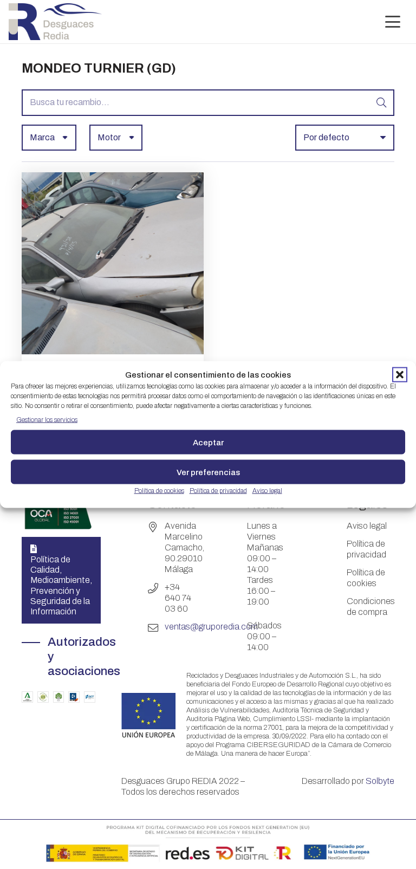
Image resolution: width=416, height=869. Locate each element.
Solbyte (380, 781)
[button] (399, 374)
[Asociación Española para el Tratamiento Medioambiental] (59, 697)
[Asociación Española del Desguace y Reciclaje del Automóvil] (74, 697)
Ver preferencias (208, 472)
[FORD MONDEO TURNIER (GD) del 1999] (113, 351)
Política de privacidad (218, 491)
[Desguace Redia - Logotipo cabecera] (55, 21)
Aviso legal (267, 491)
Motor (109, 137)
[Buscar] (381, 102)
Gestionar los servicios (46, 420)
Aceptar (208, 442)
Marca (42, 137)
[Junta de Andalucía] (27, 697)
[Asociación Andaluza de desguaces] (43, 697)
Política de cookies (159, 491)
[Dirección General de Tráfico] (89, 697)
